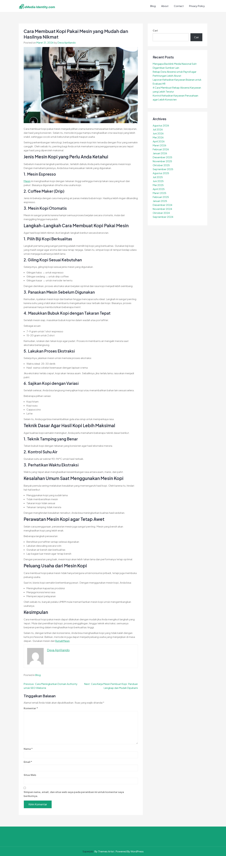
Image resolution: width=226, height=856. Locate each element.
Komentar (31, 708)
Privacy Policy (197, 5)
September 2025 (163, 169)
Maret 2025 (159, 192)
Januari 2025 (160, 200)
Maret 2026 (159, 145)
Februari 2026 (161, 149)
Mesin (27, 181)
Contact (179, 5)
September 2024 (163, 216)
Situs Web (30, 774)
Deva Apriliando (67, 42)
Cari (155, 30)
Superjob (88, 851)
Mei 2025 (158, 185)
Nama (28, 748)
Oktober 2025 (161, 165)
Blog (153, 5)
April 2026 (159, 141)
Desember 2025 (162, 157)
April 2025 (159, 188)
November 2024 (162, 208)
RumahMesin (62, 640)
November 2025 (162, 161)
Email (28, 761)
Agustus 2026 (161, 125)
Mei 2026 (158, 137)
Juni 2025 (158, 181)
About (164, 5)
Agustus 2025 (161, 173)
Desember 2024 (162, 204)
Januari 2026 (160, 153)
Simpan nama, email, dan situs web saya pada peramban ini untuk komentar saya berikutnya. (74, 793)
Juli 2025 (158, 177)
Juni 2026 (158, 133)
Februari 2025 (161, 196)
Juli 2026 (158, 129)
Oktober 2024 (161, 212)
